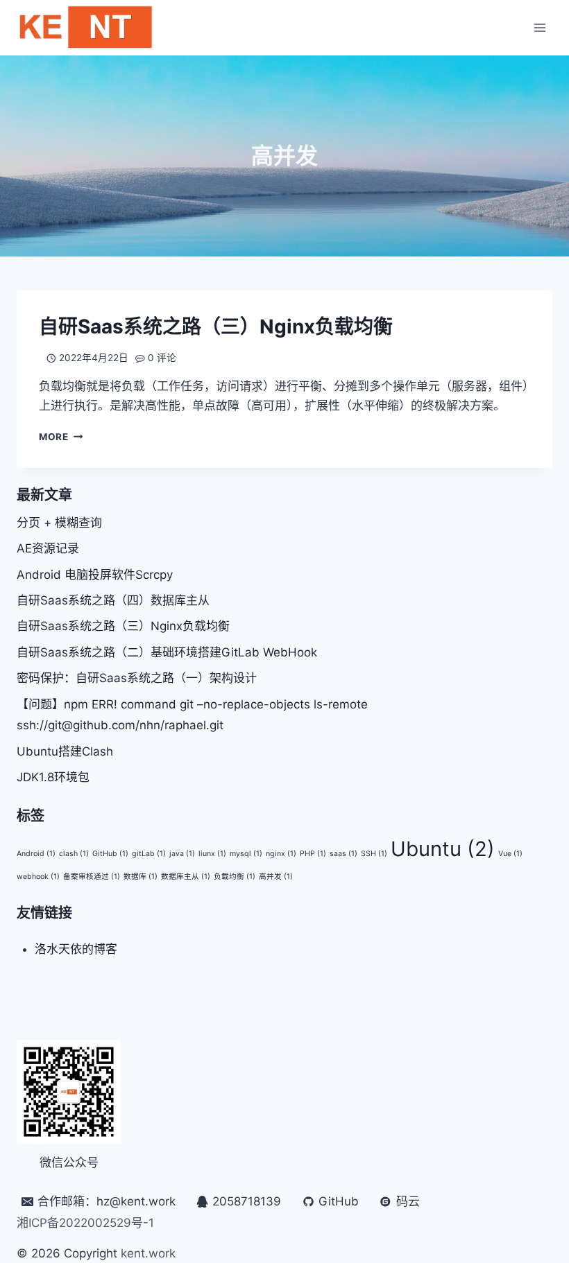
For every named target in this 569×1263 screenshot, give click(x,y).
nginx (281, 853)
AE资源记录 (48, 548)
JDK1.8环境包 (53, 777)
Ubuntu (443, 849)
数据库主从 (185, 876)
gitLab (149, 853)
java (182, 853)
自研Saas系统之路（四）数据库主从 (113, 600)
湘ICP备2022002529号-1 (85, 1223)
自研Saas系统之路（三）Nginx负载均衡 (216, 326)
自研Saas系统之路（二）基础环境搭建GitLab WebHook (167, 652)
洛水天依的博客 (76, 949)
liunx (212, 853)
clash (74, 853)
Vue (510, 853)
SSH (374, 853)
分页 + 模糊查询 (59, 523)
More (61, 436)
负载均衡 (234, 876)
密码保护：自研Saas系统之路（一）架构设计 (137, 678)
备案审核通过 (91, 876)
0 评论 (162, 357)
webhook (38, 876)
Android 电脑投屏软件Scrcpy (95, 575)
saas (343, 853)
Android (36, 853)
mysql (246, 853)
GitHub (110, 853)
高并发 (276, 876)
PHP (313, 853)
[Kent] (86, 27)
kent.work (148, 1253)
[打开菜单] (539, 27)
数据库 (141, 876)
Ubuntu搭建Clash (65, 751)
